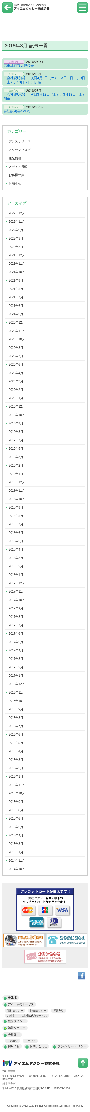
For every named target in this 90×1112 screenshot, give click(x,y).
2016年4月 (16, 751)
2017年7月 (16, 625)
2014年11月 (17, 860)
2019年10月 (17, 415)
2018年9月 (16, 507)
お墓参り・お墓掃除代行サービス (27, 1015)
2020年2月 (16, 390)
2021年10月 (17, 272)
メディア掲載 (18, 166)
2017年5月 (16, 642)
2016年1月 (16, 776)
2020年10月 (17, 339)
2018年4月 (16, 549)
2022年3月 (16, 238)
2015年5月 (16, 827)
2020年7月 (16, 356)
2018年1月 (16, 575)
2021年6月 (16, 305)
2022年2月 (16, 247)
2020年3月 (16, 381)
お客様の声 (16, 175)
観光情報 (15, 158)
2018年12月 (17, 482)
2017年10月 (17, 600)
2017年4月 (16, 650)
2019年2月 (16, 465)
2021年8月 (16, 289)
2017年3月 (16, 659)
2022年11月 (17, 221)
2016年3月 (16, 760)
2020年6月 (16, 364)
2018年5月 (16, 541)
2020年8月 (16, 348)
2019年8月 (16, 432)
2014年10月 (17, 869)
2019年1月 (16, 474)
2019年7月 (16, 440)
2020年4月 (16, 373)
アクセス (30, 1040)
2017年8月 (16, 617)
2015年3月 (16, 844)
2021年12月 (17, 255)
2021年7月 (16, 297)
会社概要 (12, 1040)
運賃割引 (58, 1010)
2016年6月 (16, 734)
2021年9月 (16, 280)
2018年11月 (17, 490)
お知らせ (15, 183)
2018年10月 (17, 499)
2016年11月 (17, 692)
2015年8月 (16, 810)
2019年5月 (16, 448)
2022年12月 (17, 213)
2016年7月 (16, 726)
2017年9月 (16, 608)
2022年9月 (16, 230)
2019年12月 (17, 406)
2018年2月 (16, 566)
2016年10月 (17, 701)
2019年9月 (16, 423)
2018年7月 (16, 524)
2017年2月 (16, 667)
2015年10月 (17, 793)
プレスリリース (19, 141)
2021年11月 (17, 263)
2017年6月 (16, 633)
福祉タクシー (15, 1010)
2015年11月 (17, 785)
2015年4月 (16, 835)
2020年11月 (17, 331)
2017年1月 (16, 675)
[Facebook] (81, 978)
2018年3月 (16, 558)
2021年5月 (16, 314)
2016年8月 (16, 717)
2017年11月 (17, 591)
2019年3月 (16, 457)
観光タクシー (38, 1010)
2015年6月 (16, 818)
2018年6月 (16, 532)
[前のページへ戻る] (7, 11)
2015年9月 (16, 802)
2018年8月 (16, 516)
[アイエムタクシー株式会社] (26, 10)
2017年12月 (17, 583)
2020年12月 (17, 322)
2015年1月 (16, 852)
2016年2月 (16, 768)
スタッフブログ (19, 150)
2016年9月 (16, 709)
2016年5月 (16, 743)
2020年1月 (16, 398)
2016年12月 (17, 684)
